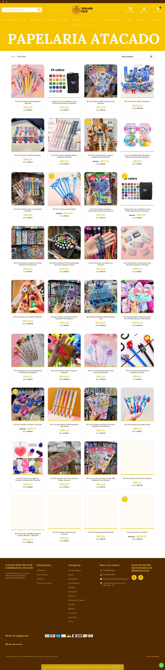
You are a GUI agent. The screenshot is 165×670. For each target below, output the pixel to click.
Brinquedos (77, 20)
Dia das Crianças (10, 20)
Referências (41, 570)
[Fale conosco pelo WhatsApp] (161, 665)
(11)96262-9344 (109, 575)
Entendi (116, 667)
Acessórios (76, 25)
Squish (24, 20)
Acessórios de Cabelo (110, 20)
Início (13, 57)
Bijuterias (141, 20)
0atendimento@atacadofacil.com (115, 579)
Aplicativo (40, 579)
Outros (89, 25)
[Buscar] (39, 10)
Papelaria (91, 20)
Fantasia (64, 20)
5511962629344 (109, 570)
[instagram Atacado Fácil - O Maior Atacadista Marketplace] (3, 2)
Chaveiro (129, 20)
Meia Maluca (35, 20)
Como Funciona (43, 575)
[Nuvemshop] (153, 657)
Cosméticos (156, 20)
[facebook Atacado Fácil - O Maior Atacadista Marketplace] (6, 2)
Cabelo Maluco (51, 20)
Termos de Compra (44, 583)
